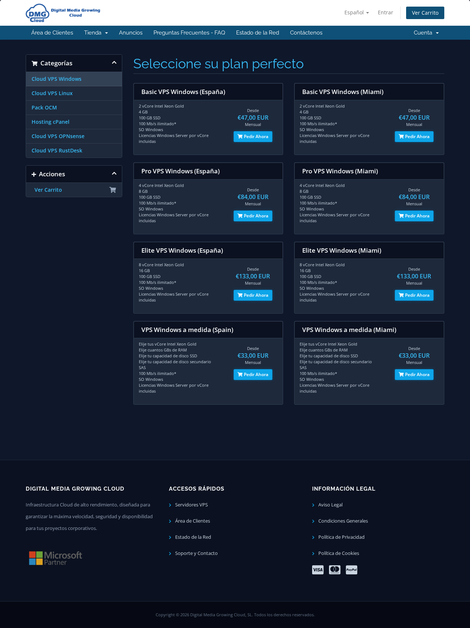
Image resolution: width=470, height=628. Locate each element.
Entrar (385, 12)
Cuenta (424, 32)
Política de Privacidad (341, 537)
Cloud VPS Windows (57, 79)
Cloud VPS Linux (52, 93)
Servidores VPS (191, 505)
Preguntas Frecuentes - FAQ (189, 32)
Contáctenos (306, 32)
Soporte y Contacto (196, 553)
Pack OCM (44, 107)
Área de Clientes (52, 32)
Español (354, 12)
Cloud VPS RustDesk (57, 150)
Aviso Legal (330, 505)
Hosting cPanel (50, 122)
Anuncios (130, 32)
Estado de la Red (257, 32)
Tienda (94, 32)
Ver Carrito (425, 12)
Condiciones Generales (342, 521)
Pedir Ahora (255, 136)
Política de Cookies (338, 553)
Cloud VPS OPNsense (58, 136)
